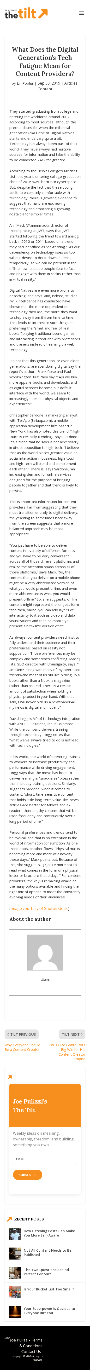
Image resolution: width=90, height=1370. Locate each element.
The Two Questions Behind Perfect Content (46, 1271)
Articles (71, 83)
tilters (45, 979)
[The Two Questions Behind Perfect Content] (15, 1273)
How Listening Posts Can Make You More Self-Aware (49, 1233)
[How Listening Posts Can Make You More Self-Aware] (15, 1234)
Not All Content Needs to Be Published (47, 1252)
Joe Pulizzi (19, 1340)
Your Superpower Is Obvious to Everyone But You (49, 1310)
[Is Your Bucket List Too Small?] (15, 1292)
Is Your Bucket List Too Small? (49, 1289)
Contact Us (31, 1351)
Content (45, 89)
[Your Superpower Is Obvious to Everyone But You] (15, 1312)
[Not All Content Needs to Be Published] (15, 1254)
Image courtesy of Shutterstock (39, 908)
